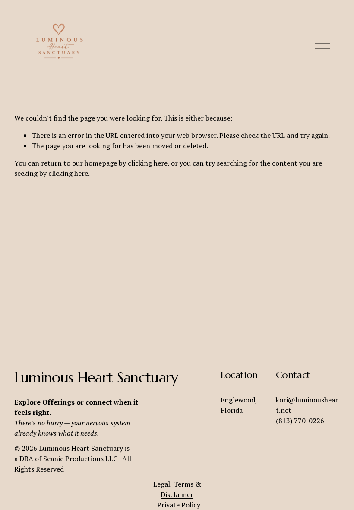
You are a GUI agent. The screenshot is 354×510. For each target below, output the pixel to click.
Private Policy (178, 505)
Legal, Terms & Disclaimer (177, 489)
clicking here (148, 163)
